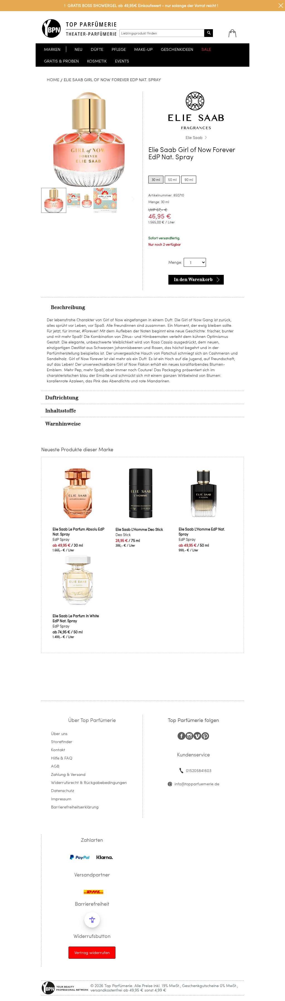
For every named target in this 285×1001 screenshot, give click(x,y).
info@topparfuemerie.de (197, 783)
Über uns (59, 733)
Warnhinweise (63, 423)
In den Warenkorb (193, 279)
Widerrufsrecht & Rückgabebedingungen (89, 782)
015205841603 (198, 770)
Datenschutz (62, 790)
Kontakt (58, 749)
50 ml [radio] (172, 179)
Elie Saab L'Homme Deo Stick (139, 529)
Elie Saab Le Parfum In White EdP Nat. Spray (76, 618)
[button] (79, 200)
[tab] (142, 307)
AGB (55, 766)
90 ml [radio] (189, 179)
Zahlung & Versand (68, 774)
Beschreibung (68, 307)
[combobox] (161, 33)
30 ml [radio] (156, 179)
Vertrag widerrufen (92, 952)
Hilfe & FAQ (61, 758)
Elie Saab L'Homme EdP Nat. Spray (202, 532)
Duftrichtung (61, 397)
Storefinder (61, 741)
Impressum (61, 798)
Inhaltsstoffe (60, 410)
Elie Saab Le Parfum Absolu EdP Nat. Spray (78, 532)
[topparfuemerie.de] (79, 28)
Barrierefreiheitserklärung (75, 807)
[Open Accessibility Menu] (92, 920)
